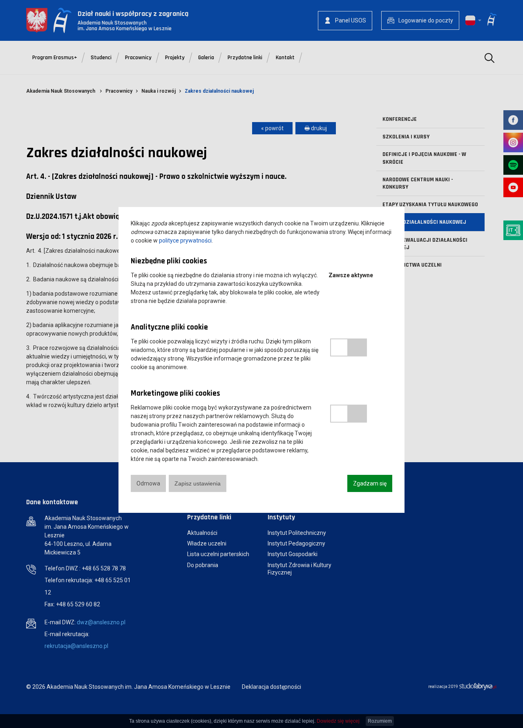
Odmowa (148, 483)
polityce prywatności (185, 240)
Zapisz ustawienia (197, 483)
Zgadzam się (370, 483)
